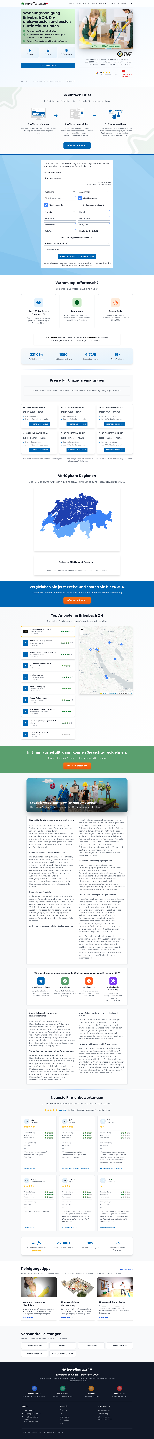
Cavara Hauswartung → (108, 1227)
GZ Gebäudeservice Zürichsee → (111, 1168)
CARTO (130, 693)
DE (131, 3)
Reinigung (63, 1345)
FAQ (61, 1414)
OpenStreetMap (113, 693)
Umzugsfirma (82, 3)
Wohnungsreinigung (33, 81)
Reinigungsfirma (99, 3)
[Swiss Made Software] (126, 73)
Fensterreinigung (34, 1354)
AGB (61, 1423)
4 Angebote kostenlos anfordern (77, 257)
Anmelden (122, 3)
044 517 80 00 (29, 1410)
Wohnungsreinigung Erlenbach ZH (62, 81)
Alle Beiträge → (126, 1269)
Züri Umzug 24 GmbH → (70, 1227)
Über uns (63, 1410)
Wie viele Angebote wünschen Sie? (77, 238)
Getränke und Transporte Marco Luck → (75, 1168)
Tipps (71, 3)
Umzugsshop (103, 1414)
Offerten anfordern (77, 145)
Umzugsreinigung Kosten (62, 1354)
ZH (45, 81)
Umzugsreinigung (34, 1345)
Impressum (64, 1417)
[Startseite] (22, 81)
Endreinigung (91, 1345)
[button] (106, 676)
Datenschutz (65, 1420)
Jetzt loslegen (48, 65)
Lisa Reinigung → (30, 1168)
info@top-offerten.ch (32, 1414)
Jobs (113, 3)
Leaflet (104, 693)
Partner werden (104, 1410)
